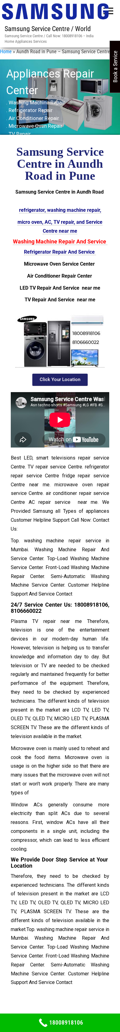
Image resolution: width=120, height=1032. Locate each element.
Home (6, 51)
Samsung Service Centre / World (48, 29)
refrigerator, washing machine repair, (60, 210)
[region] (60, 101)
